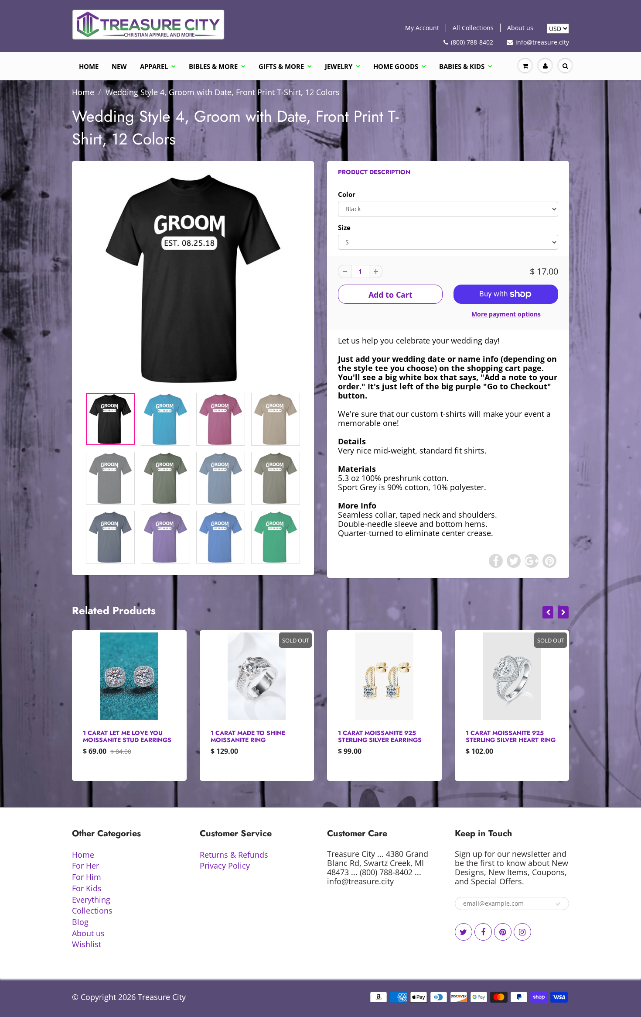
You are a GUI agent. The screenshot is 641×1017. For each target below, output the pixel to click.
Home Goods (395, 66)
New (119, 66)
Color (346, 194)
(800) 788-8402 (472, 42)
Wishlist (86, 944)
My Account (422, 28)
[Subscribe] (558, 904)
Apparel (154, 66)
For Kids (87, 888)
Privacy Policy (225, 865)
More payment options (506, 314)
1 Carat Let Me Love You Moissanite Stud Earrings (127, 736)
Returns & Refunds (234, 854)
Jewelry (338, 66)
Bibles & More (213, 66)
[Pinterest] (502, 932)
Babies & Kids (461, 66)
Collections (92, 910)
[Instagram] (522, 932)
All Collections (473, 28)
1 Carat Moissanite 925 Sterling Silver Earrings (380, 736)
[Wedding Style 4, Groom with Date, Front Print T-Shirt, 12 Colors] (193, 279)
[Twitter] (463, 932)
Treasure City (162, 997)
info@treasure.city (542, 42)
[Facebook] (483, 932)
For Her (85, 865)
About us (520, 28)
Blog (80, 922)
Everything (91, 899)
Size (344, 227)
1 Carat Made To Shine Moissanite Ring (248, 736)
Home (89, 66)
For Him (86, 877)
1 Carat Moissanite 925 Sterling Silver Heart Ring (511, 736)
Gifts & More (281, 66)
